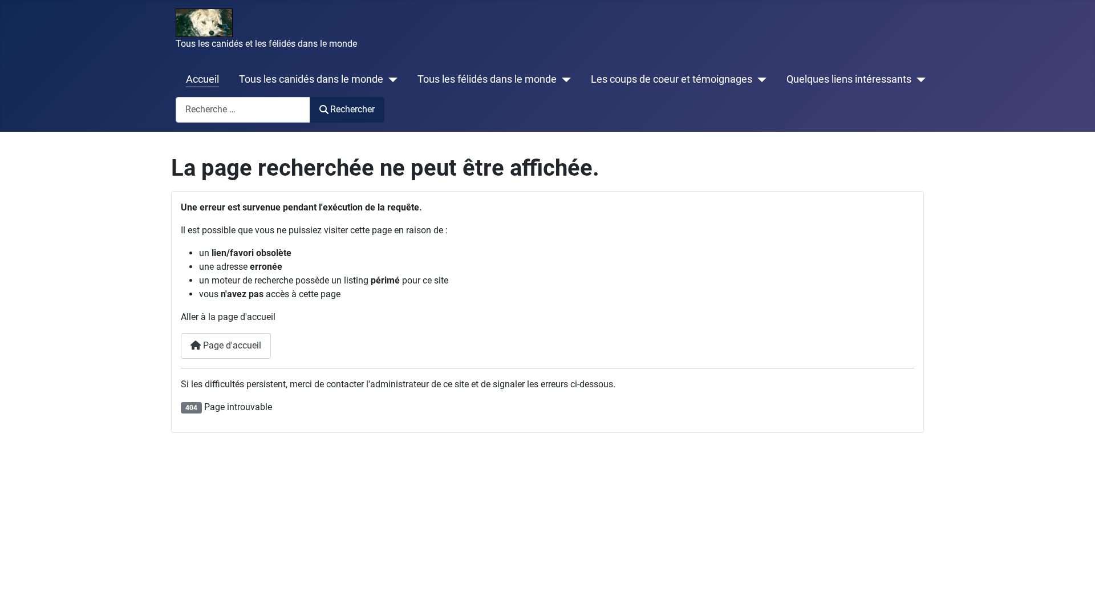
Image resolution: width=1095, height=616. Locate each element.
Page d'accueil (231, 345)
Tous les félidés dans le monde (487, 79)
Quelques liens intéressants (848, 79)
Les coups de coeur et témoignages (671, 79)
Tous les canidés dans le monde (311, 79)
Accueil (202, 79)
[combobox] (243, 110)
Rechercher (352, 109)
